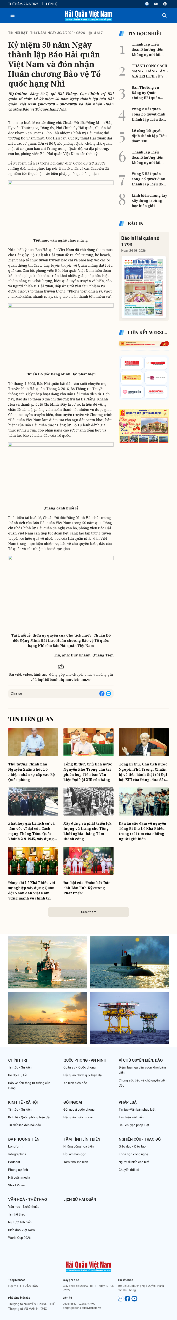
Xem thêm (88, 912)
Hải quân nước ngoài (78, 1117)
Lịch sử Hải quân (79, 1199)
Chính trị (17, 1060)
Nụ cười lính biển (20, 1222)
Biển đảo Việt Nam (21, 1230)
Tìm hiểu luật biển (131, 1117)
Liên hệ (52, 4)
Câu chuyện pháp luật (134, 1125)
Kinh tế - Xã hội (23, 1102)
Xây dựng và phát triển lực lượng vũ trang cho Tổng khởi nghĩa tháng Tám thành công (87, 831)
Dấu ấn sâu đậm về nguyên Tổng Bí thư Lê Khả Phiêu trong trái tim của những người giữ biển (142, 831)
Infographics (17, 1154)
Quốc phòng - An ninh (84, 1060)
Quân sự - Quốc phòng (79, 1067)
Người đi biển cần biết (134, 1162)
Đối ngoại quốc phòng (79, 1109)
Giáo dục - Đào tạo (132, 1146)
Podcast (14, 1162)
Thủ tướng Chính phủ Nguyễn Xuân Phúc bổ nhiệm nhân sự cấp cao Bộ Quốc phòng (31, 772)
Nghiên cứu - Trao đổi (140, 1139)
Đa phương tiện (23, 1139)
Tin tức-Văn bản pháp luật (137, 1109)
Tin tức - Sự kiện (20, 1067)
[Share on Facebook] (101, 693)
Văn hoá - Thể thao (27, 1199)
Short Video (16, 1185)
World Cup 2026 (19, 1238)
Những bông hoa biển (78, 1146)
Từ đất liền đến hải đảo (24, 1125)
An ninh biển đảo (75, 1083)
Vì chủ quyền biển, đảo (141, 1060)
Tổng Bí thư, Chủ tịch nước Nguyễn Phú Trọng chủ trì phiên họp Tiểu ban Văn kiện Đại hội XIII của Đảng (87, 772)
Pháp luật (129, 1102)
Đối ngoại (72, 1102)
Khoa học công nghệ (133, 1154)
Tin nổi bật (18, 33)
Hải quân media (19, 1177)
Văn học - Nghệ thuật (23, 1207)
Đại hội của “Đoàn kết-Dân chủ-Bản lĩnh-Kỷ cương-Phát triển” (87, 887)
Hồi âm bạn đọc (74, 1154)
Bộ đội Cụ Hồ (17, 1075)
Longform (15, 1146)
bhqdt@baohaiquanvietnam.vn (63, 679)
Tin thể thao (16, 1214)
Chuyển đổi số (129, 1170)
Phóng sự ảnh (18, 1170)
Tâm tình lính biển (81, 1139)
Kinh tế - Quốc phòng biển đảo (29, 1117)
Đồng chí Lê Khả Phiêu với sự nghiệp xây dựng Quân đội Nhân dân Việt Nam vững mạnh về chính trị (31, 890)
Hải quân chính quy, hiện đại (82, 1075)
